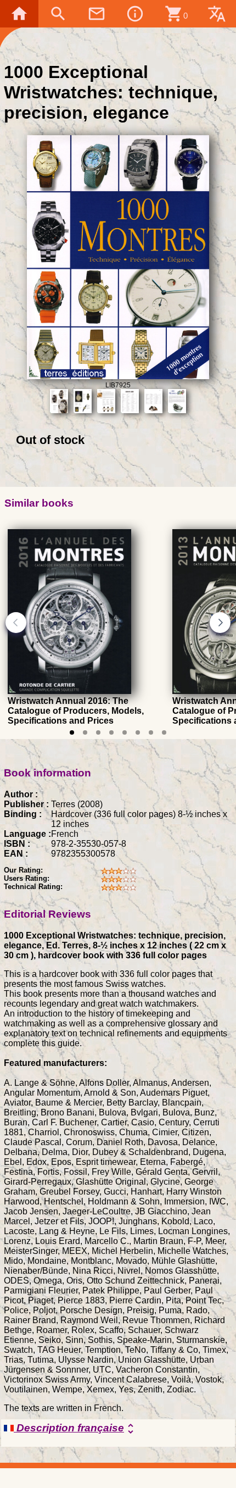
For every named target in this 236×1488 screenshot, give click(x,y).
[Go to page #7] (151, 732)
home (19, 13)
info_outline (135, 13)
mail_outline (96, 13)
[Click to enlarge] (118, 376)
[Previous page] (15, 622)
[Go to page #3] (98, 732)
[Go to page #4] (111, 732)
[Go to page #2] (85, 732)
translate (216, 13)
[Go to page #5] (124, 732)
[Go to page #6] (137, 732)
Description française (75, 1428)
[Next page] (220, 622)
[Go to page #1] (71, 732)
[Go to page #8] (164, 732)
